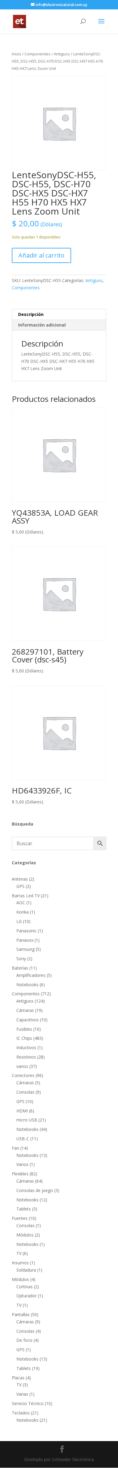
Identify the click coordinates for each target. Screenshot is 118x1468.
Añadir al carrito (41, 255)
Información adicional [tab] (42, 325)
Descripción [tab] (31, 314)
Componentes (38, 54)
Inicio (16, 54)
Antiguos (62, 54)
